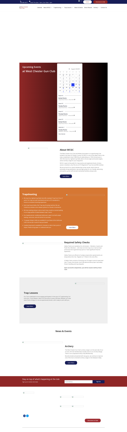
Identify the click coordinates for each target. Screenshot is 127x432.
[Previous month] (69, 69)
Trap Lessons (48, 408)
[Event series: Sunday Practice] (74, 99)
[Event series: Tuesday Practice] (74, 107)
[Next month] (79, 69)
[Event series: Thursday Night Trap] (74, 115)
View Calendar (62, 134)
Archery (47, 418)
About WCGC (48, 401)
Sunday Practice (63, 98)
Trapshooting (48, 404)
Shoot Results (48, 415)
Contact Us (48, 422)
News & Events (49, 411)
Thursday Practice (63, 114)
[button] (87, 2)
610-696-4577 (31, 412)
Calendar (47, 397)
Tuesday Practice (63, 106)
